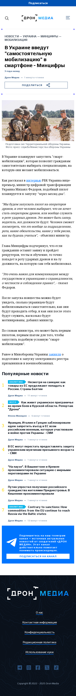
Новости (12, 36)
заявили (55, 354)
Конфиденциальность (40, 632)
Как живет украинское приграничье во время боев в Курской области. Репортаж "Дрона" (40, 406)
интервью (33, 180)
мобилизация (16, 40)
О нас (39, 612)
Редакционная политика (39, 642)
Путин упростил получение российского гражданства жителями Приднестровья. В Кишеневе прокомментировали (39, 490)
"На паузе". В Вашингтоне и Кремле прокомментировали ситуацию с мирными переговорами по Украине (39, 470)
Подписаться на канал (38, 556)
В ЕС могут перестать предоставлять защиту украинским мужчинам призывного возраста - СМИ (41, 450)
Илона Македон (17, 416)
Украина (30, 36)
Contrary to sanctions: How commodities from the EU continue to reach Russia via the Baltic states (39, 510)
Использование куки (39, 652)
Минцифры (49, 36)
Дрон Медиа (12, 77)
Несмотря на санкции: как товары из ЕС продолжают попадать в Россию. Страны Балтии (36, 386)
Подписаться (38, 3)
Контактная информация (39, 622)
